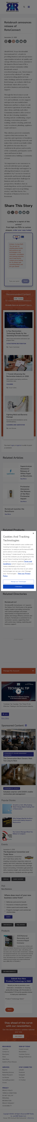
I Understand (18, 586)
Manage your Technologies (18, 581)
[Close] (33, 533)
